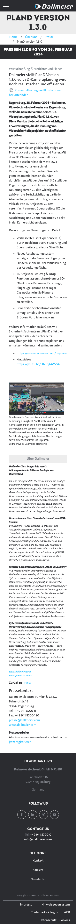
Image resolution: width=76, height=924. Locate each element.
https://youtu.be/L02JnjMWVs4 (38, 364)
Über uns (31, 37)
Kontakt (38, 860)
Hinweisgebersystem (56, 904)
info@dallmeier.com (38, 839)
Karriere (38, 870)
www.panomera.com (20, 675)
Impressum (27, 904)
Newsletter (38, 879)
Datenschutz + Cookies (55, 920)
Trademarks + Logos (44, 912)
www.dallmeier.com (20, 671)
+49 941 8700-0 (40, 835)
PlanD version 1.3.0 (38, 22)
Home (13, 37)
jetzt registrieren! (20, 742)
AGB (67, 912)
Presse (49, 37)
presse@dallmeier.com (24, 720)
